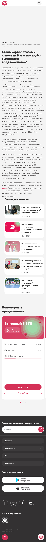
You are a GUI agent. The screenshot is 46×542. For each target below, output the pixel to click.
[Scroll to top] (5, 537)
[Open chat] (41, 537)
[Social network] (5, 503)
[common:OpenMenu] (39, 3)
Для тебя (4, 42)
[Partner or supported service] (5, 520)
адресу (5, 188)
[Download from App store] (23, 480)
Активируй (23, 387)
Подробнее (23, 393)
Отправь (41, 429)
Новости (12, 42)
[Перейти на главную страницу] (4, 3)
